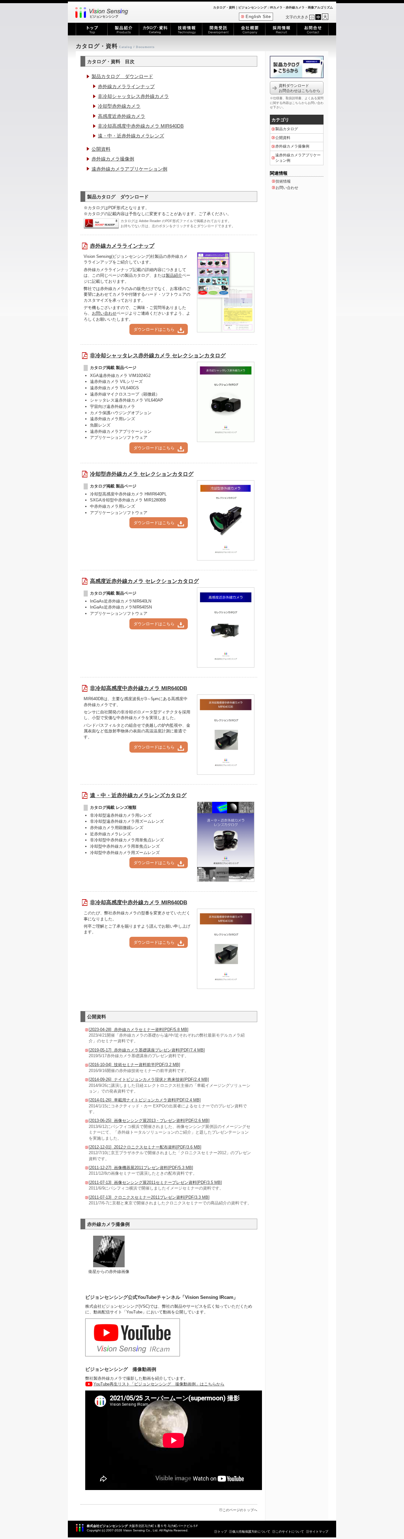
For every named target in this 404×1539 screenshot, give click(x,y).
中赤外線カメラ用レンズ (112, 506)
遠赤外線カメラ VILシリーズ (116, 381)
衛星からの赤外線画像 (108, 1271)
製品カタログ (286, 129)
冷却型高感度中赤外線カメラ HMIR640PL (128, 494)
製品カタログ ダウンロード (122, 76)
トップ (222, 1531)
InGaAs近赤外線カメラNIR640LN (120, 601)
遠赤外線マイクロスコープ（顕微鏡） (125, 394)
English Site (258, 16)
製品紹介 (174, 275)
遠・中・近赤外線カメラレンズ (131, 135)
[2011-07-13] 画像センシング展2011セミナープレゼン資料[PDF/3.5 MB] (155, 1182)
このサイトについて (290, 1531)
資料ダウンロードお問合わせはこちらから (299, 88)
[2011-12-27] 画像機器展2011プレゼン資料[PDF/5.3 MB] (141, 1167)
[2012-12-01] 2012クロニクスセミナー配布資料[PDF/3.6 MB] (145, 1147)
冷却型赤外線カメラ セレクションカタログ (141, 474)
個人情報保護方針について (251, 1531)
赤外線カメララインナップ (126, 86)
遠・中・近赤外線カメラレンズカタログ (138, 795)
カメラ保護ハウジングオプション (121, 412)
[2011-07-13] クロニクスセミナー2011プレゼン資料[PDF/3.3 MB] (149, 1197)
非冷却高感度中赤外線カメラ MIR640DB (141, 126)
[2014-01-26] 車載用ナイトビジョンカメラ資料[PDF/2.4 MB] (145, 1100)
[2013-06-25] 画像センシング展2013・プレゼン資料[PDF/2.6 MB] (149, 1120)
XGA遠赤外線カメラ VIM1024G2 (120, 375)
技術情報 (283, 181)
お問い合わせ (104, 313)
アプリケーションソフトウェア (118, 437)
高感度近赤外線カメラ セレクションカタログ (144, 581)
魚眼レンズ (100, 425)
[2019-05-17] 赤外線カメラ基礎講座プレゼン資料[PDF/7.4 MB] (147, 1050)
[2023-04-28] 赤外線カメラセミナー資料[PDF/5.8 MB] (138, 1029)
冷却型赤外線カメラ (119, 106)
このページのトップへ (240, 1510)
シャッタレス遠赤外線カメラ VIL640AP (126, 400)
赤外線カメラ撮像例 (113, 158)
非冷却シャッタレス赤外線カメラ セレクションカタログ (158, 356)
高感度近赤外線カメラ (121, 116)
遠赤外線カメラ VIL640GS (114, 387)
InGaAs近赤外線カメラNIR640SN (121, 607)
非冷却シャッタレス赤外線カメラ (133, 96)
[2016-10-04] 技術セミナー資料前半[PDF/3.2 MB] (134, 1064)
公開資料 (101, 149)
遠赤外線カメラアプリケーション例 (129, 169)
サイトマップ (318, 1531)
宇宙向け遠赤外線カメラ (112, 406)
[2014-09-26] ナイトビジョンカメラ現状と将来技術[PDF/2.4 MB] (149, 1079)
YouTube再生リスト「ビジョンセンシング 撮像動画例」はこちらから (158, 1384)
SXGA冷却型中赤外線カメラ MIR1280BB (128, 500)
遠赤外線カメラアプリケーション (121, 431)
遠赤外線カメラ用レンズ (112, 418)
